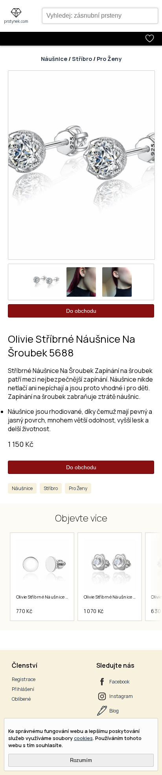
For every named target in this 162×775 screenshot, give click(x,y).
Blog (114, 710)
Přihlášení (23, 689)
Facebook (119, 681)
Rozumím (81, 760)
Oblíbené (21, 699)
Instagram (121, 696)
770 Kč (24, 611)
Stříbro (82, 58)
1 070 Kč (93, 611)
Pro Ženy (109, 58)
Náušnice (54, 58)
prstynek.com (16, 21)
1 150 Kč (20, 444)
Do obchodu (81, 311)
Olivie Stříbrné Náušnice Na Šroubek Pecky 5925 (64, 597)
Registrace (23, 679)
